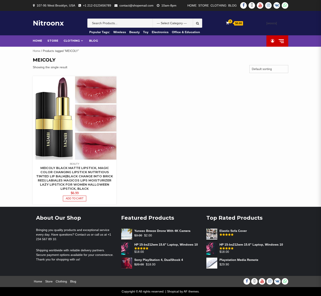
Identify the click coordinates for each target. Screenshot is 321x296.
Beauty (134, 32)
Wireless (119, 32)
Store (203, 5)
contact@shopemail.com (136, 5)
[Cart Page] (227, 23)
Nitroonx (48, 23)
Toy (145, 32)
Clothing (218, 5)
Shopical (173, 291)
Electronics (160, 32)
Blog (232, 5)
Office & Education (186, 32)
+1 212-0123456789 (97, 5)
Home (192, 5)
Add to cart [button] (74, 198)
